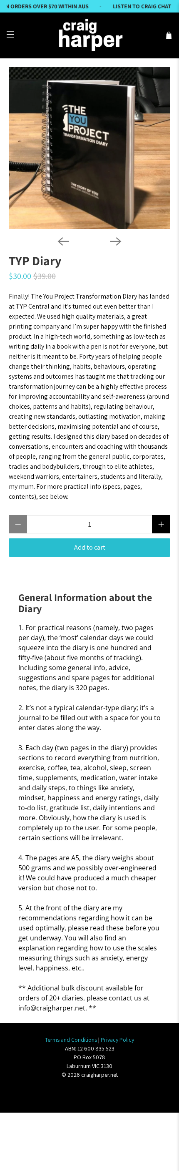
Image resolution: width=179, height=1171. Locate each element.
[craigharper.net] (89, 35)
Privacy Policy (117, 1039)
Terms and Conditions (71, 1039)
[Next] (115, 241)
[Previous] (63, 241)
